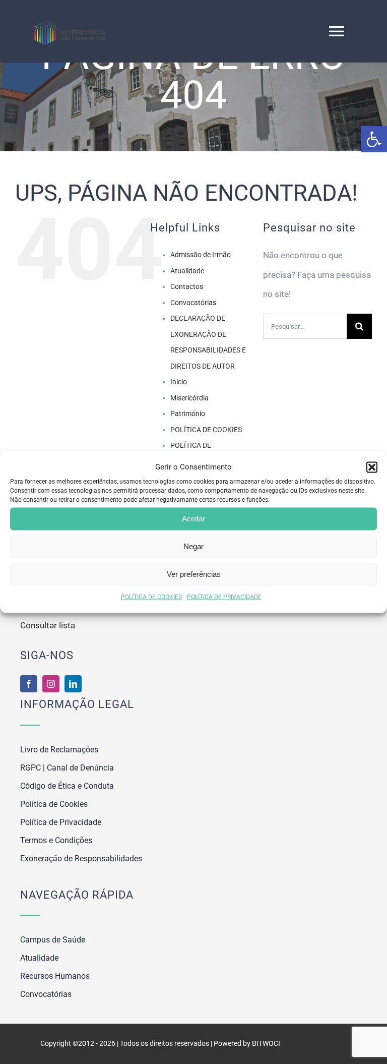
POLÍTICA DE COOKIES (151, 596)
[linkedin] (73, 683)
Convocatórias (193, 303)
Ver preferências (194, 574)
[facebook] (28, 683)
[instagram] (50, 683)
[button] (374, 139)
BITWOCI (266, 1043)
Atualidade (187, 271)
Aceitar (193, 518)
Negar (193, 546)
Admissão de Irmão (200, 255)
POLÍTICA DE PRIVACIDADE (224, 596)
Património (187, 413)
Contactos (186, 286)
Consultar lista (47, 625)
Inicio (178, 382)
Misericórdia (189, 398)
